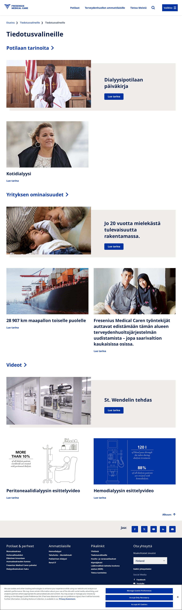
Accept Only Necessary (139, 597)
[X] (144, 529)
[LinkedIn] (163, 529)
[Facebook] (135, 529)
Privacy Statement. (67, 599)
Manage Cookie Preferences (139, 590)
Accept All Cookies (139, 604)
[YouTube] (153, 529)
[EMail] (172, 529)
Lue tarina (114, 96)
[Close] (178, 597)
